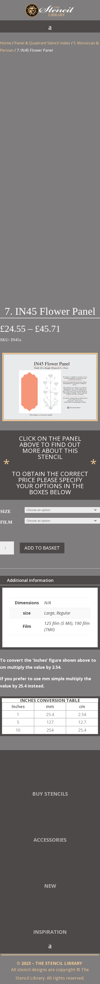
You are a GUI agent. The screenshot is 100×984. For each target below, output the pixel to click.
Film (6, 522)
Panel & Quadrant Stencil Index (42, 43)
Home (5, 43)
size (5, 511)
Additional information (30, 580)
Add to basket (42, 548)
